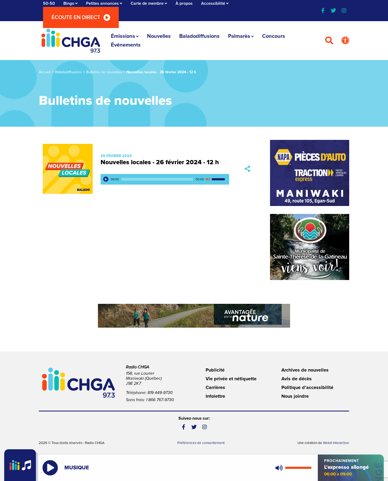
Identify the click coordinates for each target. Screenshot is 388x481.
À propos (184, 3)
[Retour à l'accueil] (71, 40)
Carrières (215, 387)
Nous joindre (295, 396)
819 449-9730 (160, 392)
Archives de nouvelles (305, 370)
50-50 (49, 3)
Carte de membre (147, 3)
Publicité (215, 370)
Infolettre (215, 396)
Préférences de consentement (201, 443)
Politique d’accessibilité (307, 387)
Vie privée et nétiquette (231, 379)
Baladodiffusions (199, 36)
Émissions (123, 36)
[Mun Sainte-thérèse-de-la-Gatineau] (309, 247)
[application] (165, 179)
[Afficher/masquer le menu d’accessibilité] (345, 40)
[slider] (219, 179)
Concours (273, 36)
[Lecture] (105, 179)
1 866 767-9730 (160, 399)
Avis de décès (296, 379)
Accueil (45, 72)
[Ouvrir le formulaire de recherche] (329, 40)
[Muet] (208, 179)
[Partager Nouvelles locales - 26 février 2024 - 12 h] (247, 169)
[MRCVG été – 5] (194, 316)
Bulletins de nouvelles (104, 72)
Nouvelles (159, 36)
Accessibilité (213, 3)
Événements (126, 45)
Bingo (68, 3)
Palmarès (239, 36)
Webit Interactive (336, 443)
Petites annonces (102, 3)
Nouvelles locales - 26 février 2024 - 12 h (160, 162)
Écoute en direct (75, 17)
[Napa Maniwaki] (309, 173)
